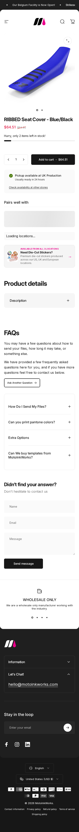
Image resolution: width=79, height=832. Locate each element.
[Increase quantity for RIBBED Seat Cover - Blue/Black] (23, 160)
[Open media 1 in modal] (68, 41)
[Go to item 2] (42, 110)
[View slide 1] (32, 617)
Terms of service (67, 809)
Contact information (14, 809)
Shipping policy (39, 814)
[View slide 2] (37, 617)
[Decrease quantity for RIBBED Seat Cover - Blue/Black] (8, 160)
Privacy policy (34, 809)
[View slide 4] (46, 617)
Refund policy (50, 809)
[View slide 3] (42, 617)
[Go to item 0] (37, 110)
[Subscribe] (68, 728)
